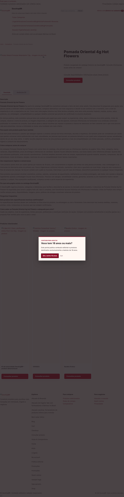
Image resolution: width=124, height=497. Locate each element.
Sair (61, 256)
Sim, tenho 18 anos (50, 256)
